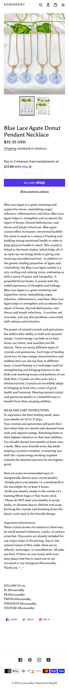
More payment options (34, 191)
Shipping (10, 148)
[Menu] (63, 4)
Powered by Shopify (46, 683)
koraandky (14, 4)
